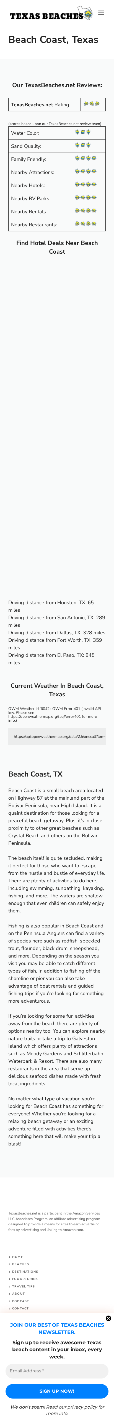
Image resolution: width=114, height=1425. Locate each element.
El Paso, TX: (70, 655)
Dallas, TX (69, 632)
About (18, 1294)
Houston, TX (71, 602)
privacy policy (82, 1407)
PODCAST (20, 1301)
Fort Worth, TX (73, 640)
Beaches (20, 1264)
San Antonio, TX (75, 617)
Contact (20, 1308)
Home (17, 1257)
